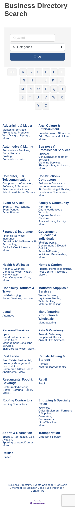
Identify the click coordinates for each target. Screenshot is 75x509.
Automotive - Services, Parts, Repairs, (16, 152)
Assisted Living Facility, (52, 221)
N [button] (30, 89)
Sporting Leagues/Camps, (18, 442)
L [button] (61, 80)
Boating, (7, 156)
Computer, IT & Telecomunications (16, 178)
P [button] (46, 89)
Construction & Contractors (49, 178)
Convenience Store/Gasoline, (47, 421)
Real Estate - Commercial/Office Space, (18, 367)
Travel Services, (12, 298)
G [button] (24, 80)
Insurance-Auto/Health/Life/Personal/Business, (24, 240)
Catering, (18, 389)
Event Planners (11, 212)
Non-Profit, (45, 206)
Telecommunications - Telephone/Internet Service (18, 191)
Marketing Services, (14, 129)
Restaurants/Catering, (15, 387)
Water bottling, (47, 301)
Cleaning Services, (49, 162)
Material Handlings (49, 304)
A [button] (23, 72)
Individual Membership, (52, 254)
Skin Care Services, (14, 348)
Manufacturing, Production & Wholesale (49, 315)
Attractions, (64, 133)
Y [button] (38, 105)
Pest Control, (46, 271)
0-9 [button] (12, 72)
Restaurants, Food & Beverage (17, 381)
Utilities (7, 453)
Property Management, (16, 363)
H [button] (32, 80)
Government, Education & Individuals (47, 235)
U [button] (38, 97)
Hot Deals (61, 484)
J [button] (46, 80)
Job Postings (54, 487)
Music (42, 139)
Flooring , (61, 271)
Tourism (28, 298)
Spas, (5, 334)
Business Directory (19, 484)
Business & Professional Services (54, 148)
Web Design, (10, 135)
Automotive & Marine (17, 146)
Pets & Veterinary (51, 330)
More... (6, 138)
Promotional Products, (15, 132)
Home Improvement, (50, 186)
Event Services (13, 202)
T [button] (30, 97)
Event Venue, (10, 209)
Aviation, (7, 439)
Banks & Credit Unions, (16, 247)
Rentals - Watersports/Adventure (52, 365)
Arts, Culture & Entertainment (49, 127)
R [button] (62, 89)
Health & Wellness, (13, 268)
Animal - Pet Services (51, 340)
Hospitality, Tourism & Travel (18, 289)
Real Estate (10, 356)
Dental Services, (12, 271)
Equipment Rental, (49, 298)
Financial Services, (13, 235)
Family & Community (53, 202)
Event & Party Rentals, (16, 206)
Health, (27, 271)
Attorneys (8, 315)
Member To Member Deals (28, 487)
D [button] (46, 72)
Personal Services (15, 330)
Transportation (49, 433)
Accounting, (9, 244)
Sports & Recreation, (15, 436)
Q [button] (54, 89)
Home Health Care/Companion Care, (16, 276)
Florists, (43, 268)
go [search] (39, 56)
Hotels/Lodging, (12, 295)
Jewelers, (44, 407)
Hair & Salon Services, (16, 337)
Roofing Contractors (17, 400)
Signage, (24, 135)
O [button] (38, 89)
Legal (6, 311)
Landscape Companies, (52, 192)
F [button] (62, 72)
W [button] (53, 97)
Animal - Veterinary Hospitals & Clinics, (50, 336)
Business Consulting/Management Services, (53, 156)
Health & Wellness (15, 264)
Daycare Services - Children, (50, 217)
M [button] (22, 89)
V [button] (46, 97)
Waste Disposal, (48, 295)
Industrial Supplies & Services (53, 289)
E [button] (54, 72)
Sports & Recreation (17, 433)
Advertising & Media (17, 125)
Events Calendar (43, 484)
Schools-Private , (48, 251)
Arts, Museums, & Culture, (54, 136)
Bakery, (29, 389)
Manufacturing (47, 322)
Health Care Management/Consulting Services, (17, 343)
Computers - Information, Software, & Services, (17, 185)
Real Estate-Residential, (17, 360)
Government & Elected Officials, (52, 247)
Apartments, (9, 371)
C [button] (38, 72)
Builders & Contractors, (52, 183)
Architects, (63, 165)
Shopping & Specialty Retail (54, 402)
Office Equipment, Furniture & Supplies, (55, 412)
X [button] (62, 97)
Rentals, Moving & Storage (51, 358)
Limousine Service (49, 436)
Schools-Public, (47, 242)
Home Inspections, (60, 268)
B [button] (31, 72)
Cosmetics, (45, 416)
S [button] (23, 97)
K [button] (53, 80)
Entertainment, (47, 133)
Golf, (32, 436)
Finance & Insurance (17, 231)
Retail (42, 379)
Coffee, (6, 389)
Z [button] (46, 105)
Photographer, (47, 165)
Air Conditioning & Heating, (54, 189)
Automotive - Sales (13, 159)
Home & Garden (50, 264)
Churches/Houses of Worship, (50, 211)
